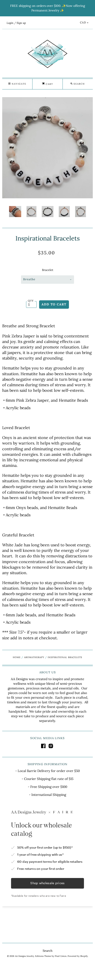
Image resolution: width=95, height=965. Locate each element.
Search (47, 951)
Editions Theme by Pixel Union (50, 956)
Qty (31, 300)
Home (17, 657)
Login (10, 23)
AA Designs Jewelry (24, 956)
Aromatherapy (34, 657)
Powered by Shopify (78, 956)
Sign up (21, 23)
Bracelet (47, 270)
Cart (49, 84)
